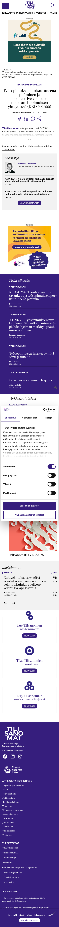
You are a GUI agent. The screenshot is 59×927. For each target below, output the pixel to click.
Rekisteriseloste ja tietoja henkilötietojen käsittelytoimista (25, 908)
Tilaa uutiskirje (9, 858)
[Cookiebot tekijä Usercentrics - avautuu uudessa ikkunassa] (43, 410)
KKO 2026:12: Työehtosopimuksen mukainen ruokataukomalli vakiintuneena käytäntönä (28, 192)
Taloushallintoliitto (10, 878)
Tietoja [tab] (48, 418)
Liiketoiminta (8, 819)
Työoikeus (7, 806)
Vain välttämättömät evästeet (29, 515)
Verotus (41, 12)
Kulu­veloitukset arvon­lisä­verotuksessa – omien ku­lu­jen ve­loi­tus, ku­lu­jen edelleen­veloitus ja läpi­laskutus (25, 583)
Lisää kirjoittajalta (29, 203)
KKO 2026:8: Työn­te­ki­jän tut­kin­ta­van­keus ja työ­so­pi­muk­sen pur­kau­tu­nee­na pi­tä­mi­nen (33, 295)
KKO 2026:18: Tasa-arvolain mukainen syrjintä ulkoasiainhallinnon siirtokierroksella (29, 180)
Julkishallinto (8, 823)
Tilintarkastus (8, 831)
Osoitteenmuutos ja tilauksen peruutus (19, 868)
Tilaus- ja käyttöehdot (12, 873)
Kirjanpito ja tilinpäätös (17, 12)
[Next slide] (14, 603)
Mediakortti (7, 863)
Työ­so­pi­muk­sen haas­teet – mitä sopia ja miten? (31, 355)
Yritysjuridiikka (9, 794)
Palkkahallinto (8, 798)
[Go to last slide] (5, 603)
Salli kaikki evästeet (29, 506)
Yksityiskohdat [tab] (29, 418)
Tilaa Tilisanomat (10, 848)
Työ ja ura (6, 835)
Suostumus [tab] (10, 418)
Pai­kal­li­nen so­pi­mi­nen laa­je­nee (31, 380)
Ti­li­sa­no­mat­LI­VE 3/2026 (26, 555)
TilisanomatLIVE (10, 853)
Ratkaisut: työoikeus (29, 84)
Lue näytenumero (29, 920)
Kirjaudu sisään (36, 146)
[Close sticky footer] (54, 913)
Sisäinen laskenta (10, 814)
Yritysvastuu (7, 827)
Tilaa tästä (29, 635)
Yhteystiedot (8, 882)
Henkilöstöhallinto (10, 802)
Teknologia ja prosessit (12, 810)
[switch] (52, 475)
